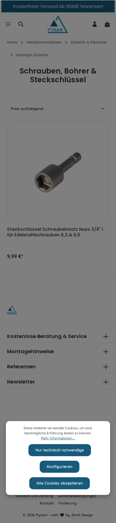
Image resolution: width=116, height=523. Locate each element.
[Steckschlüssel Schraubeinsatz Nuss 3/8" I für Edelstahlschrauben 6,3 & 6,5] (58, 171)
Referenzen (21, 366)
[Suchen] (20, 24)
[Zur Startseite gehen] (58, 24)
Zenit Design (82, 515)
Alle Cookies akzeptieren (59, 483)
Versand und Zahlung (34, 496)
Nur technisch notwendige (59, 450)
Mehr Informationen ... (58, 438)
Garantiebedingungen (77, 496)
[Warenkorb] (107, 24)
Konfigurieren (59, 466)
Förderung (67, 503)
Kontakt (47, 503)
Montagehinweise (30, 351)
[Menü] (8, 24)
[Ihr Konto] (94, 24)
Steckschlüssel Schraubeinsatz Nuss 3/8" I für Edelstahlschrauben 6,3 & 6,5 (55, 232)
